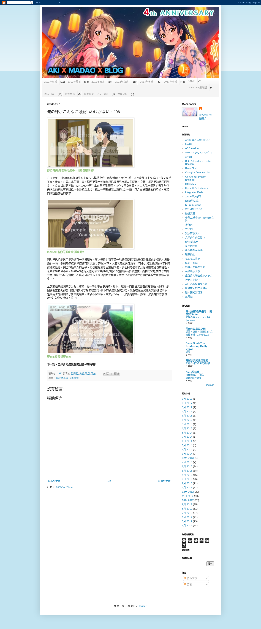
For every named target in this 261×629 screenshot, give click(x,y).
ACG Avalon (192, 148)
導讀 (188, 351)
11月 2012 (187, 496)
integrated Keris (194, 192)
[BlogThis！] (108, 373)
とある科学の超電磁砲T (198, 363)
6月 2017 (187, 398)
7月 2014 (187, 436)
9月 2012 (187, 504)
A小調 (188, 156)
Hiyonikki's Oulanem (196, 188)
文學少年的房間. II (195, 237)
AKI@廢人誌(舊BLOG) (197, 139)
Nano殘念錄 (192, 200)
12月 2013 (188, 457)
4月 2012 (187, 525)
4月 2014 (187, 449)
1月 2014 (187, 453)
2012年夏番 (74, 81)
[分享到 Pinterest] (118, 373)
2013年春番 (170, 81)
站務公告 (122, 94)
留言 (189, 584)
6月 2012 (187, 517)
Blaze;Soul (191, 168)
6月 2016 (187, 415)
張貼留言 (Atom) (64, 487)
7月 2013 (187, 462)
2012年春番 (98, 81)
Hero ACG (191, 183)
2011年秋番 (50, 81)
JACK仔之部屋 (193, 196)
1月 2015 (187, 428)
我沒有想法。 (192, 233)
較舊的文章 (164, 481)
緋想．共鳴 (191, 263)
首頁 (109, 481)
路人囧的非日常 (194, 292)
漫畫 (105, 94)
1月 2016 (187, 419)
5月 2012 (187, 521)
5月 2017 (187, 403)
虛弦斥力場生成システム (199, 275)
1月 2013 (187, 487)
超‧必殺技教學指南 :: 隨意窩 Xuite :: (199, 313)
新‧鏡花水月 (191, 241)
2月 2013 (187, 483)
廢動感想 (74, 378)
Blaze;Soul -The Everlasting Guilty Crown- (196, 346)
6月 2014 (187, 441)
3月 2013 (187, 479)
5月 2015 (187, 424)
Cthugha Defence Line (197, 172)
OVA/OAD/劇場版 (197, 87)
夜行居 (189, 224)
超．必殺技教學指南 (196, 284)
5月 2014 (187, 445)
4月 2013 (187, 474)
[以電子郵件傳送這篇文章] (105, 373)
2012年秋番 (121, 81)
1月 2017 (187, 411)
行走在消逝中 (192, 279)
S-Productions (193, 204)
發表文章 (191, 578)
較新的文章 (54, 481)
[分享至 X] (111, 373)
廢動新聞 (89, 94)
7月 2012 (187, 512)
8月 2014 (187, 432)
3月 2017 (187, 407)
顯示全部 (210, 385)
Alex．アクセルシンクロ (198, 152)
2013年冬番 (146, 81)
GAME (191, 81)
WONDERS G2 (193, 209)
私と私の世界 (192, 258)
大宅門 (189, 229)
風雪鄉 (189, 296)
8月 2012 (187, 508)
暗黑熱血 (190, 254)
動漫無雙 (190, 213)
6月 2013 (187, 466)
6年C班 (189, 144)
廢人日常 (49, 94)
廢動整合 (70, 94)
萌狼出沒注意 (192, 271)
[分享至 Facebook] (115, 373)
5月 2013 (187, 470)
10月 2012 (188, 500)
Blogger (142, 606)
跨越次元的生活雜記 (196, 288)
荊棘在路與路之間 (195, 267)
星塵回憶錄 (191, 245)
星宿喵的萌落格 (194, 250)
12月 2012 (188, 491)
